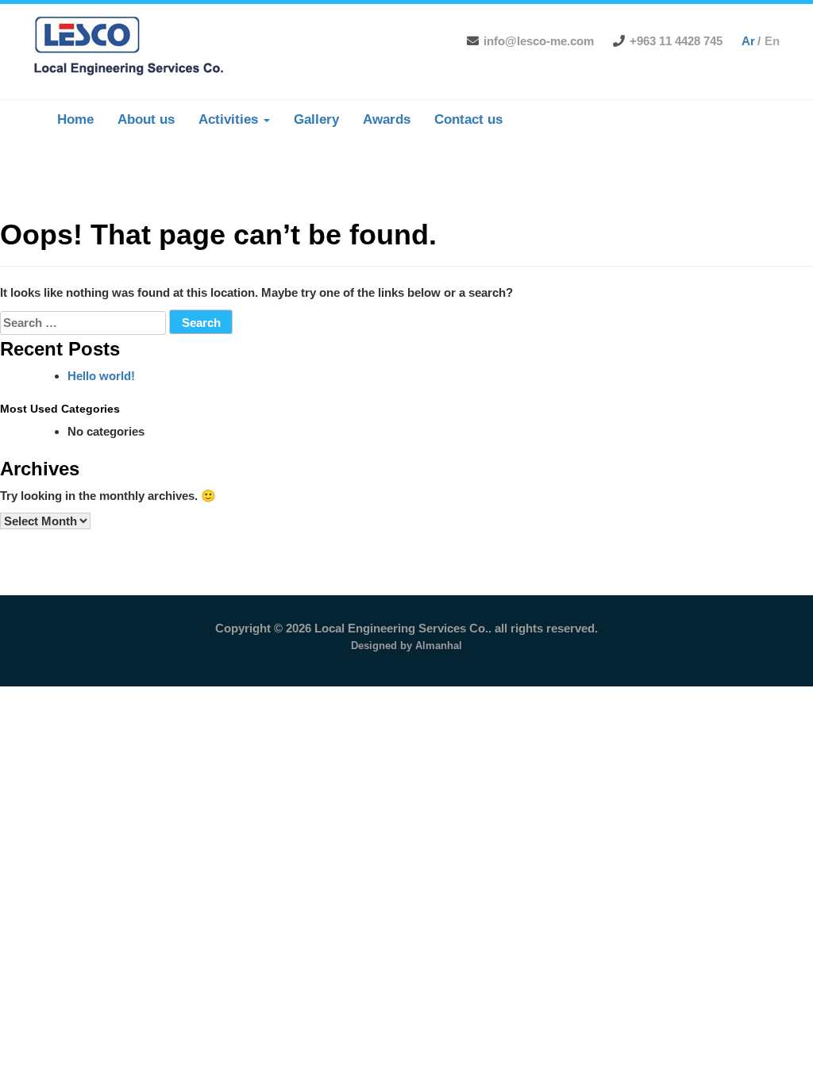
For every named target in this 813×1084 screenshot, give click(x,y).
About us (146, 119)
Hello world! (101, 375)
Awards (386, 119)
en (772, 41)
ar (748, 41)
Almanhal (438, 646)
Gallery (316, 119)
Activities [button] (230, 119)
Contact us (468, 119)
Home (75, 119)
